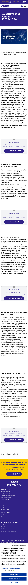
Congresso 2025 (5, 509)
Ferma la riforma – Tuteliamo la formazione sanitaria (13, 540)
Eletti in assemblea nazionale (8, 495)
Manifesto (3, 514)
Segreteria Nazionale (6, 491)
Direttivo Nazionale (5, 493)
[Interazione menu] (25, 5)
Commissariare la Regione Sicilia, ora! (10, 536)
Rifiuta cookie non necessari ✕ (19, 545)
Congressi (3, 505)
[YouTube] (13, 485)
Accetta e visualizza (14, 150)
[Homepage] (5, 6)
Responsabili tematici (6, 497)
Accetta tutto (14, 574)
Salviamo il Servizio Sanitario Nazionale (10, 538)
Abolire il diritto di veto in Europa (9, 542)
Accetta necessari (14, 578)
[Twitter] (18, 485)
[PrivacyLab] (10, 571)
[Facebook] (8, 485)
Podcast (3, 526)
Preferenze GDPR (14, 582)
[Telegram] (20, 485)
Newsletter (3, 524)
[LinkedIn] (15, 485)
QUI (17, 321)
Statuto (3, 516)
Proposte (3, 528)
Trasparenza (4, 518)
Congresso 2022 (5, 507)
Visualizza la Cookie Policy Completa (10, 568)
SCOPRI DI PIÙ (14, 474)
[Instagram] (10, 485)
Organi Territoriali (5, 499)
